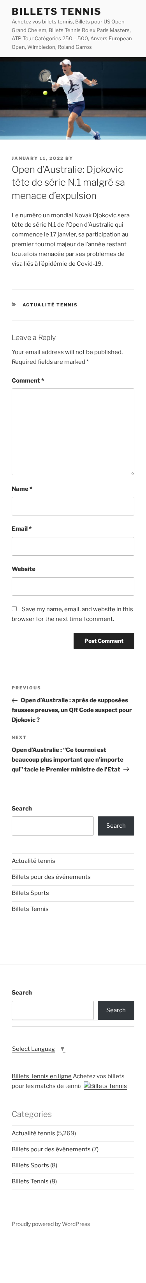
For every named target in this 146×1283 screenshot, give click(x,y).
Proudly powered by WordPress (51, 1223)
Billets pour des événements (51, 876)
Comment (28, 380)
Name (22, 488)
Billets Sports (30, 892)
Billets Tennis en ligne (42, 1076)
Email (22, 528)
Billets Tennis (57, 11)
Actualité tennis (50, 305)
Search (22, 808)
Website (23, 569)
